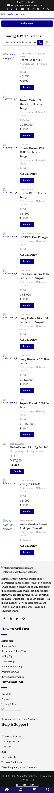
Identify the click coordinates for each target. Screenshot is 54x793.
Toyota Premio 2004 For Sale (35, 405)
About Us (6, 694)
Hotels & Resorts (27, 520)
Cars (22, 399)
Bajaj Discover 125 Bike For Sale (35, 361)
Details (26, 87)
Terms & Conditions (11, 762)
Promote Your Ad (10, 672)
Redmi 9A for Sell (31, 60)
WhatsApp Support (11, 736)
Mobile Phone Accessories (32, 233)
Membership (8, 661)
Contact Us (6, 699)
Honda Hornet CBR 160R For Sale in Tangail (32, 152)
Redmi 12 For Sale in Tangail (33, 195)
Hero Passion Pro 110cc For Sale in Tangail (35, 276)
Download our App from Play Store (19, 719)
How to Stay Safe (10, 757)
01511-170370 (26, 2)
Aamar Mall (7, 641)
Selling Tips (7, 656)
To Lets (23, 96)
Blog (3, 752)
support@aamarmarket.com (26, 5)
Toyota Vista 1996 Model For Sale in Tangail (31, 104)
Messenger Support (11, 741)
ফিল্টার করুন (27, 23)
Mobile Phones (26, 53)
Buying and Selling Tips (13, 651)
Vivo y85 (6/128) (30, 484)
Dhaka (23, 67)
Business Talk (8, 646)
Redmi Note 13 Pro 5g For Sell (29, 447)
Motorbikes (25, 144)
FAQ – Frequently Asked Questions (19, 767)
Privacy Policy (8, 704)
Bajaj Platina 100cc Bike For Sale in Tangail (35, 320)
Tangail (43, 64)
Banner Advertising (11, 666)
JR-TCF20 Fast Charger (34, 237)
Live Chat (6, 747)
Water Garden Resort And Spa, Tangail (33, 526)
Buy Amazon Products (12, 677)
